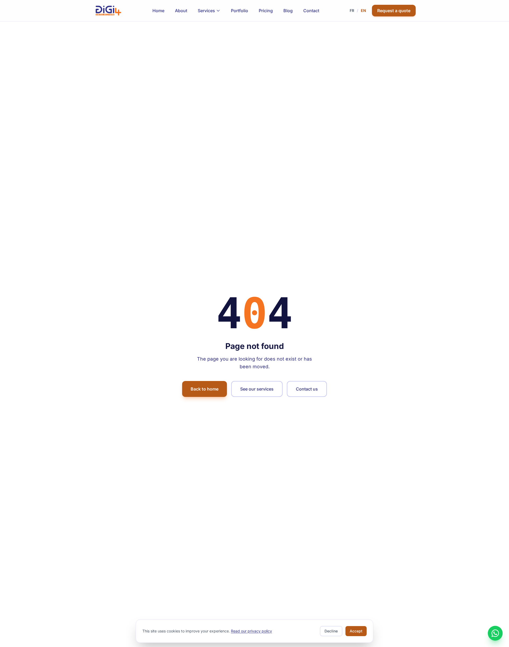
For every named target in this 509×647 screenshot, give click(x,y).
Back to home (204, 389)
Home (158, 10)
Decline (331, 631)
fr (352, 10)
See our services (257, 389)
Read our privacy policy (251, 631)
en (363, 10)
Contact (311, 10)
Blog (288, 10)
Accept (356, 631)
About (181, 10)
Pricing (266, 10)
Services (206, 10)
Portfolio (239, 10)
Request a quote (393, 10)
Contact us (307, 389)
